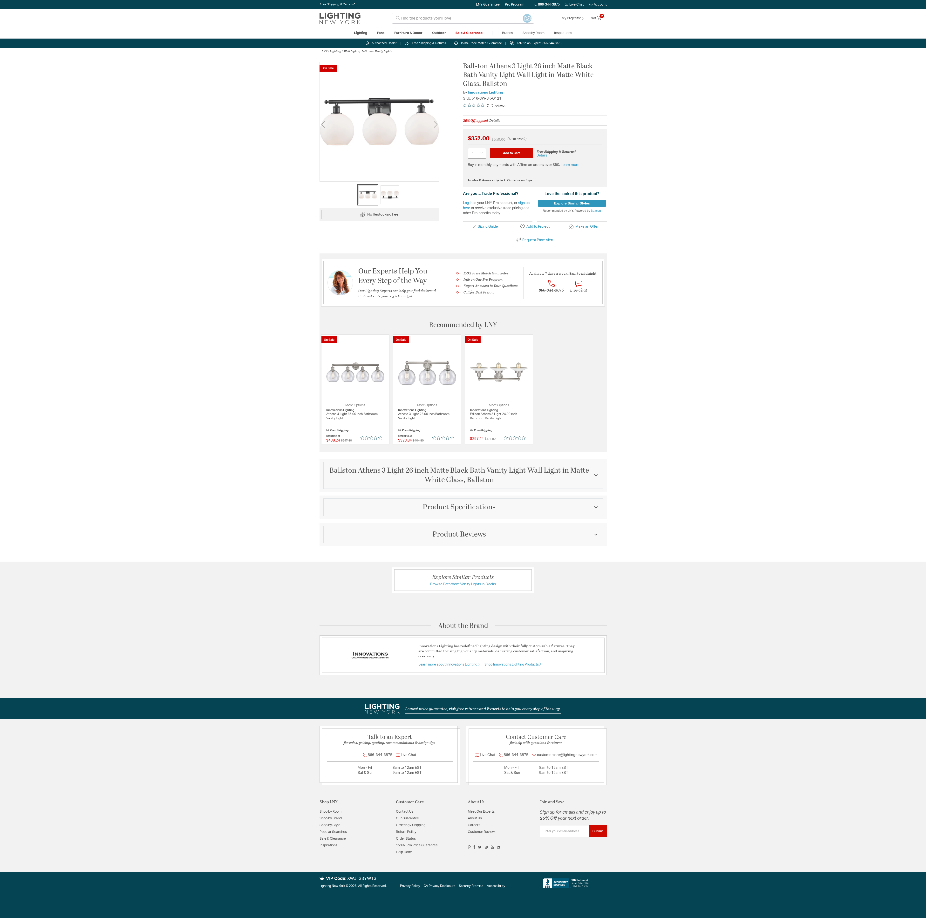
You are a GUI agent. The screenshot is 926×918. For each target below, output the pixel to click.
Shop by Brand (331, 818)
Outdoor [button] (439, 33)
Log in (467, 203)
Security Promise (471, 886)
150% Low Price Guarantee (417, 845)
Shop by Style (330, 825)
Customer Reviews (482, 832)
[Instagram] (486, 847)
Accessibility (496, 886)
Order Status (406, 838)
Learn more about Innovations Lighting (448, 664)
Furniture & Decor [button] (408, 33)
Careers (474, 825)
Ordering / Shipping (410, 825)
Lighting (335, 51)
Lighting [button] (360, 33)
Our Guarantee (407, 818)
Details (494, 120)
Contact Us (404, 811)
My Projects (571, 18)
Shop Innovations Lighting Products (511, 664)
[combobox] (463, 18)
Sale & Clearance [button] (469, 33)
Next (435, 124)
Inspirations (328, 845)
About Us (475, 818)
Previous (323, 124)
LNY (324, 51)
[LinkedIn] (498, 847)
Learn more (570, 165)
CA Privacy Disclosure (439, 886)
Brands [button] (507, 33)
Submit (597, 831)
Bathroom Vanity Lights (376, 51)
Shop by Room (330, 811)
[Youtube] (492, 847)
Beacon (596, 210)
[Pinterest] (469, 847)
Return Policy (406, 832)
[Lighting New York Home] (340, 18)
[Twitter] (480, 847)
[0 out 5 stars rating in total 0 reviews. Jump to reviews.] (372, 437)
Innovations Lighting (485, 92)
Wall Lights (351, 51)
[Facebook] (474, 847)
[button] (598, 4)
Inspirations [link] (563, 33)
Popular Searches (333, 832)
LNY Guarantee (488, 4)
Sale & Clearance (333, 838)
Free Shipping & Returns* (337, 4)
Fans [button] (381, 33)
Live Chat (576, 4)
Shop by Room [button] (534, 33)
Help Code (404, 852)
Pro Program (514, 4)
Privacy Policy (410, 886)
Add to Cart (511, 153)
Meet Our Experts (481, 811)
